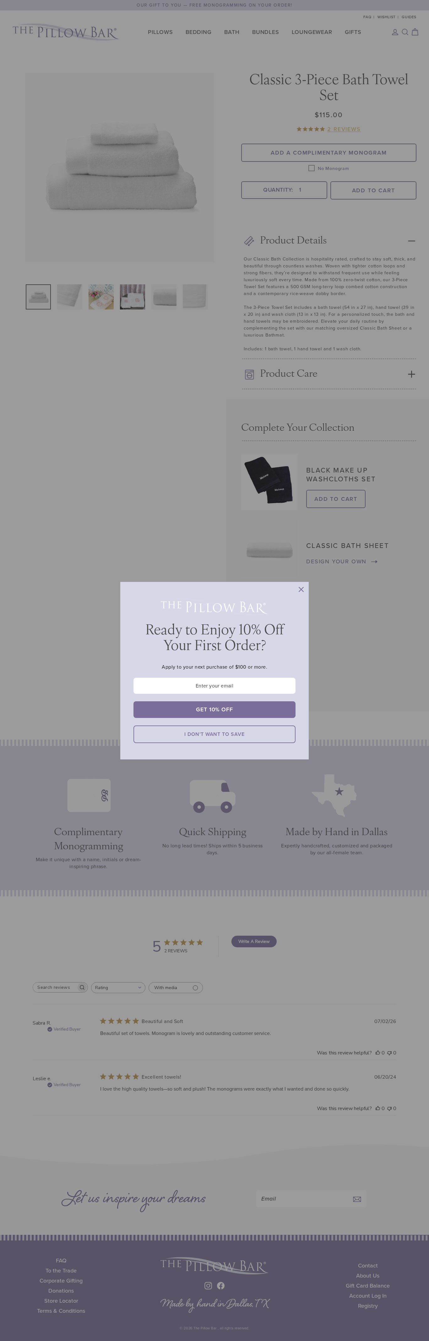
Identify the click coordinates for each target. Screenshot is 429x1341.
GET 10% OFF (214, 709)
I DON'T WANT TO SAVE (214, 734)
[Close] (301, 589)
